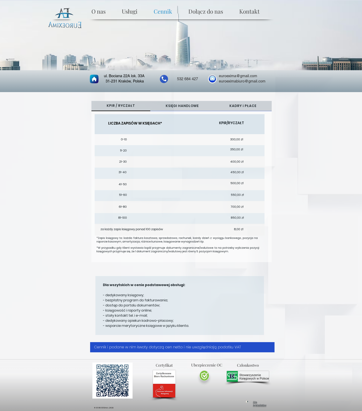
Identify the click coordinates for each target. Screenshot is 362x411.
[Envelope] (212, 79)
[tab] (120, 106)
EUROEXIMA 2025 (105, 407)
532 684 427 (187, 79)
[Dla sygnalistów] (247, 401)
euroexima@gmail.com (238, 76)
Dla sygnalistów (259, 403)
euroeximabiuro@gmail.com (242, 81)
